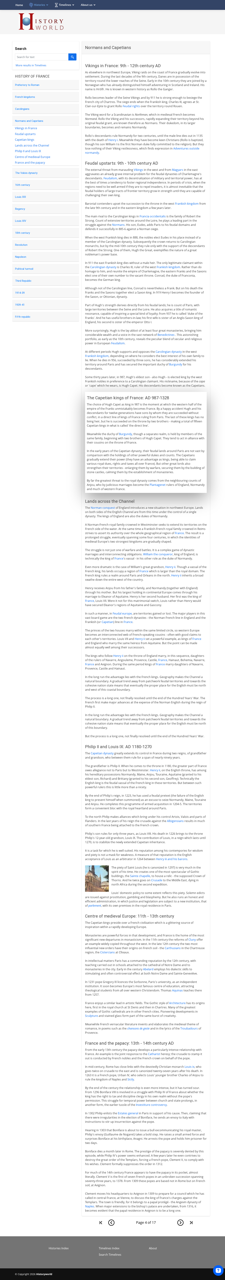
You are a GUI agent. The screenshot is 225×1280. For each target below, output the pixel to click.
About (153, 1248)
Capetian (107, 622)
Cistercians (107, 952)
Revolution (21, 244)
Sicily (130, 1079)
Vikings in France (26, 128)
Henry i (113, 140)
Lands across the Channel (32, 145)
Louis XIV (20, 220)
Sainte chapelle (140, 876)
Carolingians (22, 109)
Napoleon (20, 256)
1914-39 (20, 292)
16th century (22, 185)
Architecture (177, 1003)
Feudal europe (122, 613)
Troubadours (189, 1028)
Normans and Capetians (29, 121)
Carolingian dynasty (103, 267)
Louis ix (189, 1067)
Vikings (138, 170)
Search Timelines (110, 1254)
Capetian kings (24, 140)
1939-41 (20, 304)
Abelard (148, 969)
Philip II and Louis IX (28, 151)
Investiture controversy (151, 1105)
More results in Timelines (31, 65)
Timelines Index (109, 1248)
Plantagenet (158, 485)
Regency (20, 208)
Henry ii (170, 567)
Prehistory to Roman (27, 85)
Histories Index (59, 1248)
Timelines (65, 5)
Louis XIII (20, 196)
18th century (22, 232)
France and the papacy (30, 162)
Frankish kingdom (187, 204)
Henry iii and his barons (171, 859)
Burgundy (175, 364)
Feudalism (110, 178)
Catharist (154, 1054)
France (179, 533)
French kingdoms (25, 97)
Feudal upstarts (25, 134)
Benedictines (166, 335)
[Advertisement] (146, 22)
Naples (89, 1206)
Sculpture (91, 1016)
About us (86, 5)
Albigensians (175, 821)
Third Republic (23, 280)
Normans (118, 225)
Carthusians (173, 948)
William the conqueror (158, 554)
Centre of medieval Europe (32, 157)
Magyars (177, 170)
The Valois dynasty (26, 173)
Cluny (192, 940)
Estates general (128, 1113)
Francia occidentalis (153, 216)
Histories (39, 5)
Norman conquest (103, 508)
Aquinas (177, 990)
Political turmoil (24, 268)
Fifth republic (22, 316)
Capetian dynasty (102, 753)
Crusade (156, 880)
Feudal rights (131, 106)
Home (19, 5)
